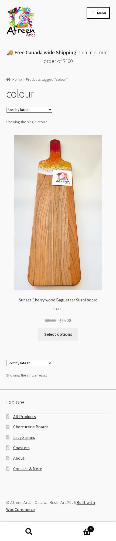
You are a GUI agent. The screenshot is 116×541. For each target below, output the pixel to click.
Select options (58, 334)
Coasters (21, 447)
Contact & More (27, 468)
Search (29, 532)
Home (17, 79)
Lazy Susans (24, 437)
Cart (74, 527)
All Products (24, 416)
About (19, 458)
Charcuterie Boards (31, 426)
